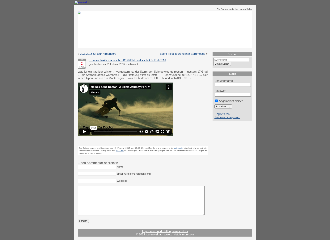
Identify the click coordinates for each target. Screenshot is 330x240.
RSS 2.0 (120, 151)
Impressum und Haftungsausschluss (165, 231)
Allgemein (178, 148)
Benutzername (223, 80)
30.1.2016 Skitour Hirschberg (98, 53)
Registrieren (222, 114)
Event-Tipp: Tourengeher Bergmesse (182, 53)
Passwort (220, 90)
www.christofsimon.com (179, 234)
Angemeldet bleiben (230, 101)
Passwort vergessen (227, 117)
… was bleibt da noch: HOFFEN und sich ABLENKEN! (127, 60)
